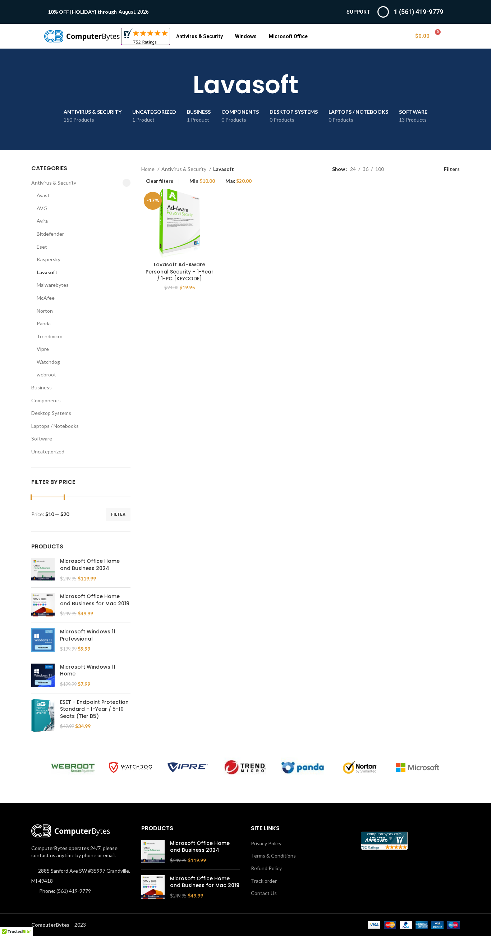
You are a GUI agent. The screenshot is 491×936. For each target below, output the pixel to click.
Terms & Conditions (273, 856)
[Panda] (302, 767)
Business (41, 387)
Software (41, 438)
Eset (42, 247)
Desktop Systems (51, 413)
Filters (452, 169)
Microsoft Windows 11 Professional (87, 635)
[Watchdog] (130, 767)
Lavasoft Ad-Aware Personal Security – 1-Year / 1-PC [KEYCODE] (180, 271)
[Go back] (184, 85)
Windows (246, 36)
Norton (45, 311)
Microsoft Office (288, 36)
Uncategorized (47, 451)
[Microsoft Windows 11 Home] (43, 676)
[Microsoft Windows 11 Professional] (43, 640)
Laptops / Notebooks (55, 426)
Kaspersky (48, 259)
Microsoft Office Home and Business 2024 (90, 565)
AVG (42, 208)
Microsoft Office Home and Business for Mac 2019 (94, 600)
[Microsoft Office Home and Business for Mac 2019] (43, 605)
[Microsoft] (417, 767)
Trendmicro (50, 336)
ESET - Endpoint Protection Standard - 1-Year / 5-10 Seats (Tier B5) (94, 709)
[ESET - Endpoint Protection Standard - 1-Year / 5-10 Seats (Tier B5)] (43, 715)
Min (202, 181)
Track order (264, 881)
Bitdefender (50, 234)
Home (148, 169)
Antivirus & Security (199, 36)
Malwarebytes (53, 285)
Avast (43, 195)
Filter (118, 514)
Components (46, 400)
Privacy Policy (266, 843)
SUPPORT (358, 12)
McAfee (46, 298)
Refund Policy (266, 868)
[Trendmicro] (245, 767)
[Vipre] (188, 767)
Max (238, 181)
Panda (44, 323)
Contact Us (264, 893)
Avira (42, 221)
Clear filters (159, 181)
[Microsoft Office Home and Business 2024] (43, 570)
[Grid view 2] (400, 168)
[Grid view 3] (411, 168)
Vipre (43, 349)
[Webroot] (73, 767)
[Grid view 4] (423, 168)
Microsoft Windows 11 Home (87, 671)
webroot (46, 374)
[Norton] (360, 767)
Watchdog (48, 362)
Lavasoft (47, 272)
